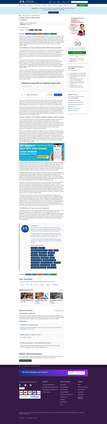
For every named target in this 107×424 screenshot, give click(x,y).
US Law (40, 29)
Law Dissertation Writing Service (75, 102)
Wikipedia (55, 284)
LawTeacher (23, 5)
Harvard (42, 284)
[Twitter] (25, 385)
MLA (31, 284)
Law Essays (63, 384)
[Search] (72, 2)
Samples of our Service (73, 108)
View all (61, 290)
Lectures (44, 5)
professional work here (58, 9)
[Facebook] (20, 385)
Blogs (61, 404)
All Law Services (46, 392)
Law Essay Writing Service (74, 100)
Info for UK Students (83, 387)
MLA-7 (36, 284)
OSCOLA (55, 5)
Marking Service (72, 106)
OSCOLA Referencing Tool (66, 394)
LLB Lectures (63, 402)
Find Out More (79, 373)
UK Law (36, 29)
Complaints (80, 392)
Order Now (82, 5)
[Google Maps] (31, 385)
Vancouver (48, 284)
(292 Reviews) (81, 59)
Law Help (62, 399)
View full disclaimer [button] (53, 12)
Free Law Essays (26, 15)
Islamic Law (31, 29)
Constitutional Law (35, 15)
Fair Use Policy (81, 389)
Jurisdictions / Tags (58, 310)
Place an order (77, 52)
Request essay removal (25, 360)
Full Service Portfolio (73, 110)
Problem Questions (64, 392)
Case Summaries (64, 387)
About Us (66, 5)
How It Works (37, 5)
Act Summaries (63, 389)
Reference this (24, 27)
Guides (49, 5)
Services (60, 5)
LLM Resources (63, 397)
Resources (30, 5)
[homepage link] (19, 15)
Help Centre (81, 394)
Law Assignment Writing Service (75, 104)
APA (27, 284)
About (79, 384)
